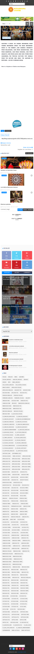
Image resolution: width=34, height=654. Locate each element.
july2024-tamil (16, 530)
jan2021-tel (6, 509)
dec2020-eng (16, 485)
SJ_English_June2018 (8, 424)
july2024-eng (6, 530)
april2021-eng (16, 458)
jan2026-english (15, 516)
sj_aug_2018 (27, 625)
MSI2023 (14, 403)
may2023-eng (6, 575)
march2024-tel (18, 559)
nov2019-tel (6, 582)
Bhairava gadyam (6, 204)
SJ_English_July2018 (21, 421)
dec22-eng (23, 495)
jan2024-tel (6, 514)
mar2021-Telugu (7, 551)
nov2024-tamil (25, 590)
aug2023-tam (25, 474)
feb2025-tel (15, 503)
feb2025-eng (23, 501)
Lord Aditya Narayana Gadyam (9, 187)
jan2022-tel (23, 509)
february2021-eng (16, 506)
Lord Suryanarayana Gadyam (16, 359)
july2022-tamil (7, 527)
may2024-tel (15, 577)
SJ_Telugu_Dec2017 (8, 440)
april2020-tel (6, 458)
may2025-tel (6, 580)
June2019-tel (24, 400)
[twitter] (9, 1)
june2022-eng (6, 540)
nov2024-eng (15, 590)
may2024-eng (24, 575)
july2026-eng (24, 532)
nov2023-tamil (25, 588)
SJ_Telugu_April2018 (20, 437)
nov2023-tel (6, 590)
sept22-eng (15, 619)
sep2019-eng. (21, 609)
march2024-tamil (7, 559)
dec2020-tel (25, 485)
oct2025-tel (15, 606)
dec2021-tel (15, 487)
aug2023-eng (16, 474)
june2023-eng (6, 543)
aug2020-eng (6, 472)
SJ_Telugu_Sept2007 (20, 448)
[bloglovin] (15, 1)
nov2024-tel (6, 593)
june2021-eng (15, 538)
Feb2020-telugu (18, 395)
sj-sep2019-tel (24, 622)
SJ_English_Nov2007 (21, 427)
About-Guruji (6, 387)
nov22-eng (6, 596)
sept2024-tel (15, 617)
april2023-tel (6, 464)
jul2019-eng (21, 519)
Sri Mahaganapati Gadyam (15, 365)
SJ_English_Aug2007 (22, 416)
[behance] (22, 1)
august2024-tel (7, 485)
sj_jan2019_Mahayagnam (23, 627)
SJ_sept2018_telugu (21, 450)
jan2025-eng (14, 514)
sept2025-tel (6, 619)
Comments (27, 272)
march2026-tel (7, 567)
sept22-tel (6, 622)
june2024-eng (25, 543)
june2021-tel (24, 538)
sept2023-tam (25, 614)
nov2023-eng (15, 588)
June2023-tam (6, 403)
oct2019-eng (14, 596)
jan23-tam (13, 519)
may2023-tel (15, 575)
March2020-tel (17, 406)
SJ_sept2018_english (8, 450)
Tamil (15, 377)
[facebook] (6, 1)
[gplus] (11, 1)
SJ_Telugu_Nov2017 (8, 448)
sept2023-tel (6, 617)
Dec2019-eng (6, 392)
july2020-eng (14, 522)
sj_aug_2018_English (8, 627)
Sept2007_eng (6, 453)
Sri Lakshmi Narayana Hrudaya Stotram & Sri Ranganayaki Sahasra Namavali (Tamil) (16, 318)
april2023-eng (16, 461)
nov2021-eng (6, 585)
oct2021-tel (6, 601)
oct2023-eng (14, 601)
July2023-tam (15, 400)
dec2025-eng (14, 495)
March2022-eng (7, 408)
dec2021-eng (6, 487)
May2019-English (7, 411)
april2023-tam (26, 461)
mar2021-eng (17, 551)
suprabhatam (6, 630)
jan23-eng (5, 519)
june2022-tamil (16, 540)
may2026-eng (15, 580)
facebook (30, 209)
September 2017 (16, 453)
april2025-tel (6, 469)
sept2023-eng (15, 614)
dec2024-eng (14, 493)
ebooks (26, 379)
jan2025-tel (6, 516)
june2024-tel (16, 545)
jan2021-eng (26, 506)
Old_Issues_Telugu (21, 384)
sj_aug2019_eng (7, 625)
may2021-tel (23, 569)
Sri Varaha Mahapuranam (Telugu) (15, 306)
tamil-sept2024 (26, 630)
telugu (4, 377)
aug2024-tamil (24, 477)
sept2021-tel (6, 614)
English (10, 377)
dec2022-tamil (24, 487)
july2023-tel (25, 527)
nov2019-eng (24, 580)
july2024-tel (25, 530)
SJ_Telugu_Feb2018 (20, 440)
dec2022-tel (6, 490)
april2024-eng (16, 464)
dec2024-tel (6, 495)
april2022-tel (6, 461)
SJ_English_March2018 (22, 424)
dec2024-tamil (24, 493)
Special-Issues (7, 456)
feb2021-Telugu (13, 498)
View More (29, 153)
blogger (20, 209)
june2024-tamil (7, 545)
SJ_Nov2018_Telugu (8, 432)
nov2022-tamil (25, 585)
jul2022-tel (6, 522)
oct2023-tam (23, 601)
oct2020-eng (6, 598)
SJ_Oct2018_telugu (8, 435)
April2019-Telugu (16, 387)
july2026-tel (6, 535)
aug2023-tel (6, 477)
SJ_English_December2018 (23, 419)
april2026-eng (16, 469)
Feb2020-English (7, 395)
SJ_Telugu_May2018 (22, 445)
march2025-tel (7, 564)
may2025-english (26, 577)
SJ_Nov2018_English (23, 429)
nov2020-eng (15, 582)
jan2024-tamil (24, 511)
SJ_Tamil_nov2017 (7, 437)
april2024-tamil (26, 464)
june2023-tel (15, 543)
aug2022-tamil (7, 474)
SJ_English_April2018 (9, 416)
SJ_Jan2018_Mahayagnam (9, 429)
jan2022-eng (14, 509)
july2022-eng (24, 524)
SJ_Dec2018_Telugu (17, 413)
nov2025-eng (15, 593)
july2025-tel (15, 532)
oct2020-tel (15, 598)
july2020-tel (23, 522)
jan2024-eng (14, 511)
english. (5, 498)
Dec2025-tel (23, 392)
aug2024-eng (14, 477)
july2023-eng (16, 527)
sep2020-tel (15, 611)
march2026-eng (17, 564)
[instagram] (25, 1)
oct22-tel (13, 609)
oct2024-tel (23, 604)
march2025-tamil (17, 561)
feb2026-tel (6, 506)
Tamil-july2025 (17, 456)
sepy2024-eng (14, 622)
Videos (4, 382)
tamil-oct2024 (16, 630)
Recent (17, 272)
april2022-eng (26, 458)
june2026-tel (25, 548)
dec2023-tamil (24, 490)
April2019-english (8, 390)
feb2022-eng (23, 498)
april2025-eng (16, 466)
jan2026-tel (25, 516)
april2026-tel (26, 469)
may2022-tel (25, 572)
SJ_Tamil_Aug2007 (20, 435)
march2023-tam (7, 556)
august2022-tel (18, 482)
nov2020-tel (24, 582)
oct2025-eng (6, 606)
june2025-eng (26, 545)
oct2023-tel (6, 604)
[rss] (20, 1)
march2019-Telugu (8, 553)
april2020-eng (27, 456)
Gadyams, (23, 35)
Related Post (5, 153)
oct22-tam (5, 609)
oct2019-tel (23, 596)
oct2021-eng (23, 598)
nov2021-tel (15, 585)
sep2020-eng (6, 611)
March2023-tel (17, 408)
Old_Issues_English (8, 384)
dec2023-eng (14, 490)
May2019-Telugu (18, 411)
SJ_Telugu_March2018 (9, 445)
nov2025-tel (24, 593)
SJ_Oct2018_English (20, 432)
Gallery (28, 398)
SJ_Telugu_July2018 (8, 443)
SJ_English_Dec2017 (8, 419)
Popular (7, 272)
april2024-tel (6, 466)
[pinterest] (13, 1)
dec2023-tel (6, 493)
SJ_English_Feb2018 (8, 421)
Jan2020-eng (6, 400)
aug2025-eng (6, 479)
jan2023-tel (6, 511)
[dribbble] (18, 1)
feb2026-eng (24, 503)
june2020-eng (25, 535)
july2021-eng (6, 524)
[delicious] (27, 1)
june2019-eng (15, 535)
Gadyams (4, 158)
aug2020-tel (15, 472)
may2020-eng (25, 567)
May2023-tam (6, 413)
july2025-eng (6, 532)
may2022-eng (6, 572)
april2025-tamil (26, 466)
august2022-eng (7, 482)
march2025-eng (7, 561)
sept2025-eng (24, 617)
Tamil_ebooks (16, 382)
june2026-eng (15, 548)
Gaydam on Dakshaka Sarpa (8, 170)
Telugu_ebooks (7, 379)
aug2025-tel (15, 479)
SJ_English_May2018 (8, 427)
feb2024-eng (14, 501)
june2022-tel (26, 540)
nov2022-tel (6, 588)
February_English (8, 398)
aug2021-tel (23, 472)
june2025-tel (6, 548)
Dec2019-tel (15, 392)
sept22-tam (23, 619)
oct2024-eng (14, 604)
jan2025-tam (23, 514)
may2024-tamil (7, 577)
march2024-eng (17, 556)
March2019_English (24, 403)
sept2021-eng (24, 611)
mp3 (9, 382)
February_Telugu (19, 398)
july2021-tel (15, 524)
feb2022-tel (6, 501)
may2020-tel (6, 569)
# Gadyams (8, 131)
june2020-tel (6, 538)
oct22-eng (23, 606)
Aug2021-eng (26, 390)
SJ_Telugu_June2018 (20, 443)
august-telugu (24, 479)
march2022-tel (19, 553)
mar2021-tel (26, 551)
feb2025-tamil (6, 503)
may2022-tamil (16, 572)
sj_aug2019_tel (18, 625)
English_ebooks (17, 379)
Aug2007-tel (18, 390)
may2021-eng (15, 569)
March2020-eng (7, 406)
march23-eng (16, 567)
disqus (25, 209)
